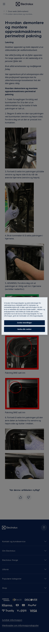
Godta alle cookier (24, 329)
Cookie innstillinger (24, 323)
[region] (24, 316)
